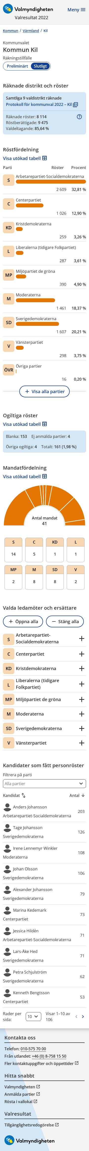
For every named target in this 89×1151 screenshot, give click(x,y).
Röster (57, 167)
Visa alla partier (44, 391)
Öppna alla (23, 621)
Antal (77, 795)
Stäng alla (65, 621)
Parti (7, 167)
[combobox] (44, 783)
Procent (78, 167)
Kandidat (14, 795)
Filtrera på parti (17, 774)
